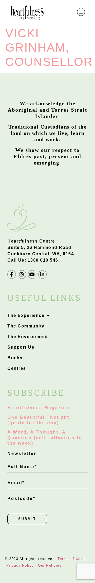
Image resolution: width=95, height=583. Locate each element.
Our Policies (49, 565)
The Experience (25, 315)
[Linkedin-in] (42, 274)
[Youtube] (32, 274)
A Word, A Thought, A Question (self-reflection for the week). (46, 437)
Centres (16, 368)
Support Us (20, 347)
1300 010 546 (43, 260)
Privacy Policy (20, 565)
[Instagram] (22, 274)
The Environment (27, 336)
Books (15, 358)
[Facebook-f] (11, 274)
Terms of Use (70, 559)
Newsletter (21, 453)
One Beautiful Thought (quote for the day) (38, 420)
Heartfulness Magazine (38, 408)
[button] (81, 12)
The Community (26, 326)
